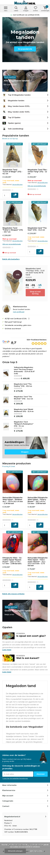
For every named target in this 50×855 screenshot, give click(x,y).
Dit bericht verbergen (15, 851)
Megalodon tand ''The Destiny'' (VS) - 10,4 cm (23, 385)
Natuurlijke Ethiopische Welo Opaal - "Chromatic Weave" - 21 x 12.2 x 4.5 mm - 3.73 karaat (38, 562)
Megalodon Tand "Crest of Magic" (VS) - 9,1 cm (12, 172)
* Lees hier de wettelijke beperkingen (15, 778)
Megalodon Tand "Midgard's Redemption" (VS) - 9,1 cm (23, 424)
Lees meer (6, 650)
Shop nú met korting (35, 293)
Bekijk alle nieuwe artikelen (13, 594)
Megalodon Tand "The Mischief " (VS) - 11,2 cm (23, 398)
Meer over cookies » (37, 851)
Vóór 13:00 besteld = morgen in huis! (26, 15)
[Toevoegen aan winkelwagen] (14, 195)
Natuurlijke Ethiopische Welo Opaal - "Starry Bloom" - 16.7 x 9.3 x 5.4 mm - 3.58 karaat (38, 500)
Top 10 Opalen (14, 117)
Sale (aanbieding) (15, 129)
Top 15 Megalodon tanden (19, 95)
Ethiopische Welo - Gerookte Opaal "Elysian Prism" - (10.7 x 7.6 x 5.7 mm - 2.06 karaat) (12, 561)
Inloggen (25, 10)
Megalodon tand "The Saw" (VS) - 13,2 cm (37, 229)
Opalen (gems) (14, 123)
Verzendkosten (17, 184)
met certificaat (18, 312)
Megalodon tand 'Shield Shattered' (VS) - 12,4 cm (23, 410)
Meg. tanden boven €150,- (19, 106)
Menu (5, 10)
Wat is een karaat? (27, 657)
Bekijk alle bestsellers (11, 259)
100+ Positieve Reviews (37, 340)
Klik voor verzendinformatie (37, 186)
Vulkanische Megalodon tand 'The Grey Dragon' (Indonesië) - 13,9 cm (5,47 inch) (24, 370)
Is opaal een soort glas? (31, 635)
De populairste (25, 49)
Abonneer (41, 774)
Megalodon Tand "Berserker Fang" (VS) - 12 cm (38, 172)
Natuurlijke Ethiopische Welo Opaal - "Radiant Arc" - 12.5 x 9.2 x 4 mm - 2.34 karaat (13, 500)
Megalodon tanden (16, 100)
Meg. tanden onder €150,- (19, 112)
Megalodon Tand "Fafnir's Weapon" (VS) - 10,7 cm (13, 230)
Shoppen (25, 447)
